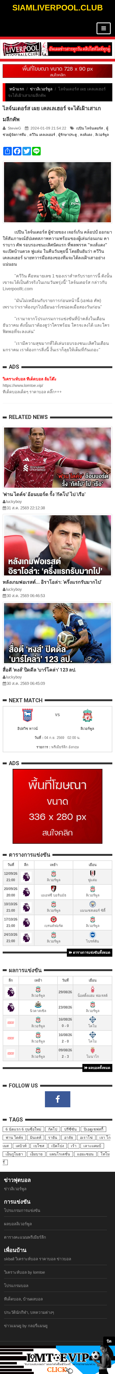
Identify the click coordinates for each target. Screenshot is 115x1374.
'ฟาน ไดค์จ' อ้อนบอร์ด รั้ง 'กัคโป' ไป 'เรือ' (44, 494)
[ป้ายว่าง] (57, 70)
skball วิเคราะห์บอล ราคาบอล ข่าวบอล (37, 1259)
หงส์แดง (86, 135)
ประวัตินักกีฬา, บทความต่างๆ (29, 1312)
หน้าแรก (16, 89)
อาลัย (68, 1137)
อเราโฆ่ (86, 1137)
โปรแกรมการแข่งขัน (22, 1210)
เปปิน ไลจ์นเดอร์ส (89, 128)
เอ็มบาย (36, 1154)
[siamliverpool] (57, 49)
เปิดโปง (57, 1146)
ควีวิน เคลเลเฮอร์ (42, 135)
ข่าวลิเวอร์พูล (41, 89)
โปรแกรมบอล (16, 1285)
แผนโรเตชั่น (59, 1154)
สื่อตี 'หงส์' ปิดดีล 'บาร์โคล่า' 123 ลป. (39, 670)
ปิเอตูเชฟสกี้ (93, 1129)
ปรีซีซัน (70, 1129)
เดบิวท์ (21, 1146)
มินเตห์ (35, 1137)
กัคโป (52, 1129)
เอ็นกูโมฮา (14, 1154)
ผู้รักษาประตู (67, 135)
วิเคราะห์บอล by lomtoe (24, 1272)
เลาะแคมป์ (92, 1146)
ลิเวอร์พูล (102, 135)
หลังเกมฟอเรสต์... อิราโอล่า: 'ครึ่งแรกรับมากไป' (52, 582)
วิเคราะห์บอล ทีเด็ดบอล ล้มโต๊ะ (29, 379)
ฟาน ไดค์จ (14, 1137)
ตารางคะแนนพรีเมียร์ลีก (25, 1237)
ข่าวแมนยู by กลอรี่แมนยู (26, 1325)
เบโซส (38, 1146)
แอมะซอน (85, 1154)
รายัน (52, 1137)
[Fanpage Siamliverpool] (57, 1099)
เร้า (73, 1146)
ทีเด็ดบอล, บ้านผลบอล (23, 1299)
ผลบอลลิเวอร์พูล (18, 1224)
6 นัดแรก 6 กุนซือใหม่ (23, 1129)
